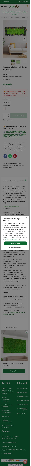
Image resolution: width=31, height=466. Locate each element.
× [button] (26, 218)
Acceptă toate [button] (15, 243)
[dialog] (15, 233)
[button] (15, 247)
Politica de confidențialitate (12, 239)
